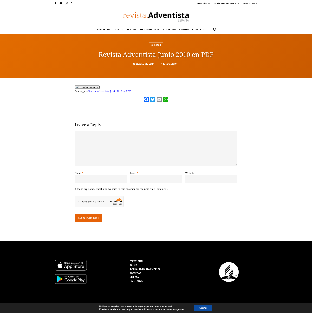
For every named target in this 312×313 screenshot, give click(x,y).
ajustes (180, 309)
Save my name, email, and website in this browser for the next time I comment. (123, 189)
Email (134, 173)
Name (79, 173)
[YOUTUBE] (61, 3)
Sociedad (156, 44)
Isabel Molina (145, 63)
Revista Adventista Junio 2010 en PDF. (109, 91)
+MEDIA (134, 277)
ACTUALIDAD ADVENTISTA (145, 269)
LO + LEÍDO (136, 281)
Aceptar (203, 307)
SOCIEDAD (136, 273)
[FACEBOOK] (56, 3)
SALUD (133, 265)
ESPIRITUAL (137, 261)
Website (189, 173)
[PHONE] (72, 3)
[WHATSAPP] (67, 3)
